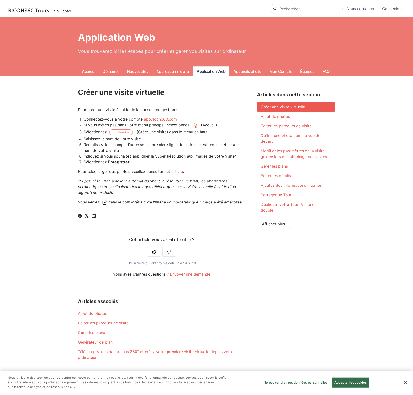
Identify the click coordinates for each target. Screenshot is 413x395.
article (177, 171)
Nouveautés (137, 71)
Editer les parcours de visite (103, 323)
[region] (206, 383)
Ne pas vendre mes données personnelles (295, 382)
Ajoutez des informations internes (291, 185)
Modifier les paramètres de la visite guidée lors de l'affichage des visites (294, 153)
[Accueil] (40, 11)
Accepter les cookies (350, 382)
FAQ (326, 71)
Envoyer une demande (190, 274)
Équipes (307, 71)
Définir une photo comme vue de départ (290, 138)
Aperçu (88, 71)
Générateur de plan (95, 342)
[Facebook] (80, 216)
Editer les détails (276, 175)
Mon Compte (280, 71)
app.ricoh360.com (160, 119)
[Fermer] (405, 382)
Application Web (211, 71)
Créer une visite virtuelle (283, 106)
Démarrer (111, 71)
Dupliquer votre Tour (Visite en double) (288, 207)
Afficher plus (273, 223)
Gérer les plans (91, 332)
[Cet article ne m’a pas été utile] (169, 252)
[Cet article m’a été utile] (154, 252)
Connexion (392, 8)
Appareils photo (247, 71)
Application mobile (172, 71)
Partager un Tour (276, 194)
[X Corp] (87, 216)
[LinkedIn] (94, 216)
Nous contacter (361, 8)
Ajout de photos (92, 313)
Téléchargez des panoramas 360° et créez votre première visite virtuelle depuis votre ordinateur (155, 354)
